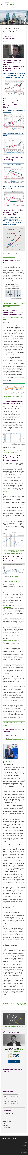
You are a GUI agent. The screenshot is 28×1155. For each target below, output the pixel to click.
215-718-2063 (8, 5)
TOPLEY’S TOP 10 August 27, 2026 (10, 1094)
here (23, 504)
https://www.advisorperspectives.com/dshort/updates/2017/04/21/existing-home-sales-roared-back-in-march (13, 552)
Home (4, 1119)
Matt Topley (11, 38)
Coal (4, 627)
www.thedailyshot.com (9, 257)
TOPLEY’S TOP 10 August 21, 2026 (10, 1101)
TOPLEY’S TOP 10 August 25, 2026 (10, 1096)
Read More (13, 1061)
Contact (6, 1125)
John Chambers (7, 761)
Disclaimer (6, 1127)
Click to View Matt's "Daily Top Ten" (14, 1026)
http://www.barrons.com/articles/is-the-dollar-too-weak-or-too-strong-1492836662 (14, 305)
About (5, 1123)
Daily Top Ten (7, 1121)
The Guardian (15, 576)
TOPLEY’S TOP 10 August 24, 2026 (10, 1098)
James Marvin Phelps (14, 581)
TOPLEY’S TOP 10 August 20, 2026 (10, 1103)
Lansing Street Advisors (15, 1050)
